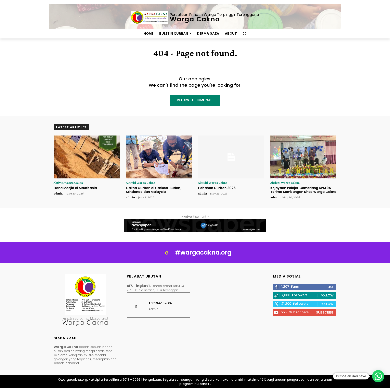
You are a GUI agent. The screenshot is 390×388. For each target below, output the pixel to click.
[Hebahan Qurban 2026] (231, 157)
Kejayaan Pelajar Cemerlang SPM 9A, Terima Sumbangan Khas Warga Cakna (303, 190)
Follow (327, 295)
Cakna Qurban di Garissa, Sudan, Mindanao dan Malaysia (153, 190)
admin (58, 193)
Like (331, 286)
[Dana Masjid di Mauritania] (87, 157)
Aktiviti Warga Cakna (68, 182)
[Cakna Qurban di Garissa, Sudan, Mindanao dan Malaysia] (159, 157)
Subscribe (325, 312)
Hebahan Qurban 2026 (217, 188)
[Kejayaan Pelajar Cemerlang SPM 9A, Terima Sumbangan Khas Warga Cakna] (303, 157)
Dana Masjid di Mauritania (75, 188)
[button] (244, 33)
